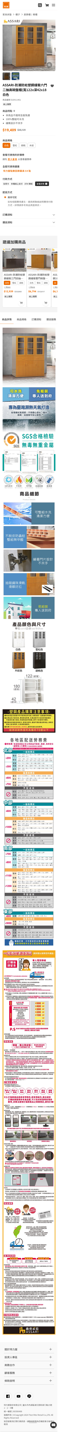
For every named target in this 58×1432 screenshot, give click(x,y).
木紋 (31, 145)
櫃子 (17, 14)
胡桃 (23, 145)
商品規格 (21, 319)
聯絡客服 (33, 1421)
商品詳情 (7, 319)
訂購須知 (36, 319)
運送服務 (51, 319)
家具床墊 (7, 14)
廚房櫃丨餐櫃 (30, 14)
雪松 (15, 145)
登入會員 (12, 159)
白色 (6, 145)
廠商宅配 (12, 197)
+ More (7, 287)
